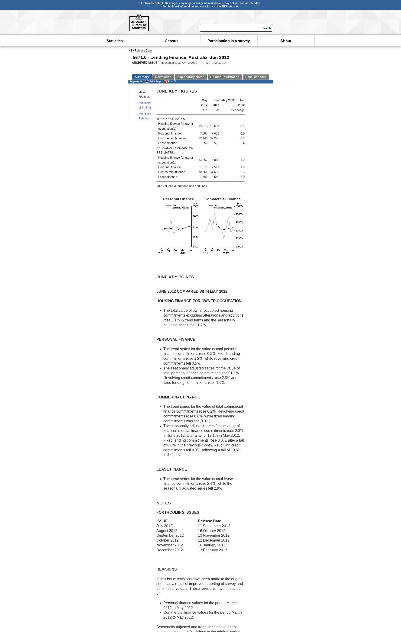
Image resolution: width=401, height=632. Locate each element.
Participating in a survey (228, 41)
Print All (172, 81)
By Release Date (141, 50)
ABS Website (229, 6)
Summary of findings (145, 105)
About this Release (145, 116)
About (285, 41)
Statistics (115, 41)
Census (171, 41)
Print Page (155, 81)
